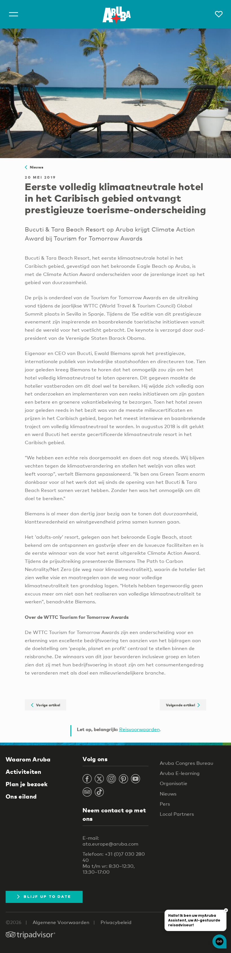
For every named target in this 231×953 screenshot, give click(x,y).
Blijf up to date (47, 896)
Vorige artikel (47, 705)
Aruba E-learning (180, 773)
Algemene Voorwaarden (61, 922)
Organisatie (173, 783)
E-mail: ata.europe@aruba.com (110, 841)
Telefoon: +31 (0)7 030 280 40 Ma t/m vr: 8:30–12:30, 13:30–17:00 (114, 863)
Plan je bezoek (27, 784)
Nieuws (35, 167)
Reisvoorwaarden (139, 729)
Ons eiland (21, 796)
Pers (165, 804)
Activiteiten (23, 771)
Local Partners (177, 814)
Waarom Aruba (28, 759)
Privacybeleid (116, 922)
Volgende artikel (182, 705)
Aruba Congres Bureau (186, 763)
